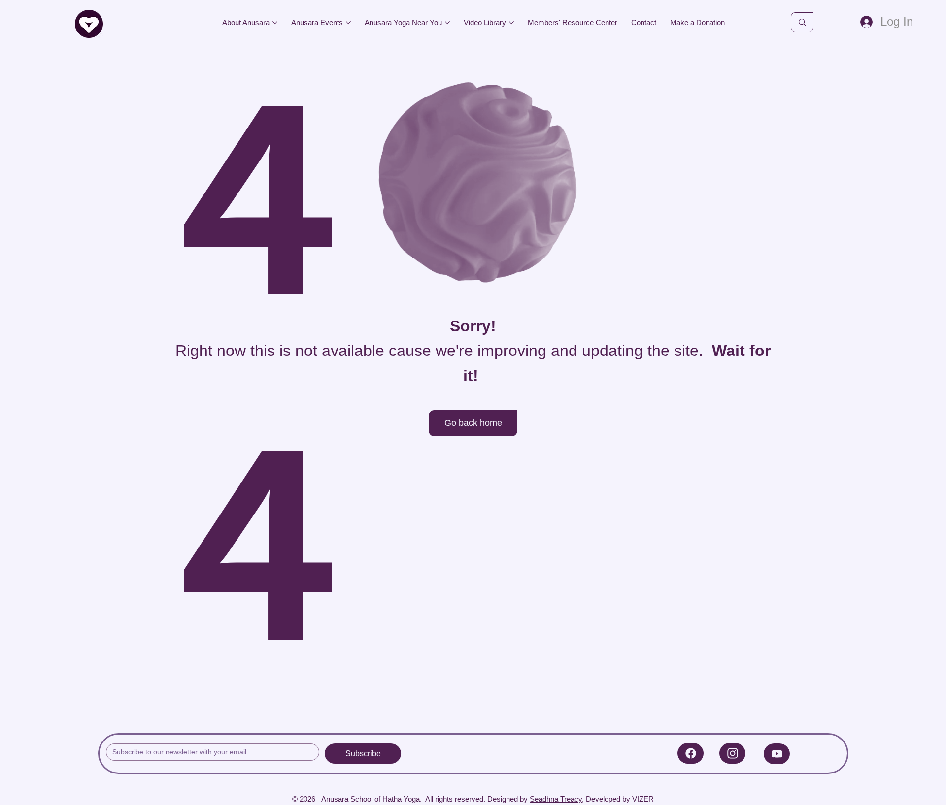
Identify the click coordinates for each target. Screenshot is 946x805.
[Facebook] (690, 753)
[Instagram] (732, 753)
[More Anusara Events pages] (348, 22)
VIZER (643, 799)
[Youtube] (777, 753)
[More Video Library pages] (511, 22)
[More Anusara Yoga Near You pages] (447, 22)
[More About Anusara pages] (274, 22)
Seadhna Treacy (556, 799)
